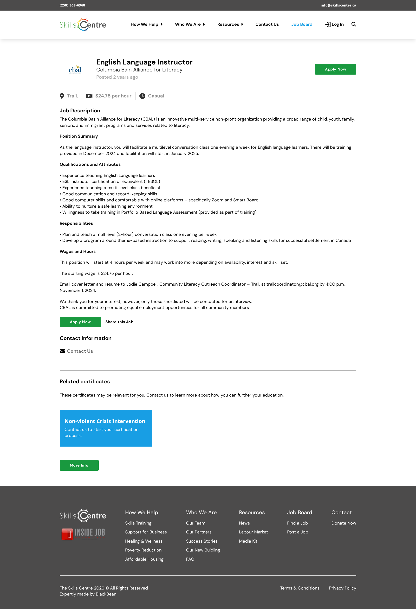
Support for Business (146, 532)
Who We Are (188, 24)
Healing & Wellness (143, 541)
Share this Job (119, 321)
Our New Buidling (203, 550)
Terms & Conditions (299, 588)
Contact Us (267, 24)
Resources (228, 24)
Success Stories (202, 541)
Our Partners (199, 532)
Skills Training (138, 523)
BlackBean (106, 594)
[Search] (353, 24)
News (244, 523)
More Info (79, 465)
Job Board (301, 24)
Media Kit (248, 541)
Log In (338, 24)
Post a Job (297, 532)
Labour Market (253, 532)
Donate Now (344, 523)
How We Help (144, 24)
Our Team (195, 523)
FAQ (190, 559)
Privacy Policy (342, 588)
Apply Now (335, 69)
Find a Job (297, 523)
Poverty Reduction (143, 550)
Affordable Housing (144, 559)
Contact (342, 512)
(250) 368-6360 (72, 5)
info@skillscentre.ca (338, 5)
